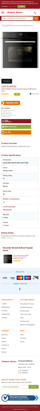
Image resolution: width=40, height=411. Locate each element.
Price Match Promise (27, 304)
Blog (21, 335)
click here (10, 238)
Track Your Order (25, 314)
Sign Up (4, 352)
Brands (4, 342)
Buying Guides (24, 311)
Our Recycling (24, 321)
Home (2, 24)
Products (23, 338)
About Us (5, 335)
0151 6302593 (16, 132)
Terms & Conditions (33, 407)
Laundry (4, 304)
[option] (17, 259)
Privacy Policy (23, 407)
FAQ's (22, 318)
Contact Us (5, 345)
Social (4, 348)
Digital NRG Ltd (23, 409)
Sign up (33, 387)
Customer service (27, 300)
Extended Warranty (26, 307)
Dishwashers (6, 314)
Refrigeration (6, 307)
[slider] (5, 94)
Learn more (12, 6)
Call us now (34, 12)
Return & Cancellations (27, 325)
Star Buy (4, 317)
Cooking (7, 24)
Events (22, 342)
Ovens (12, 24)
